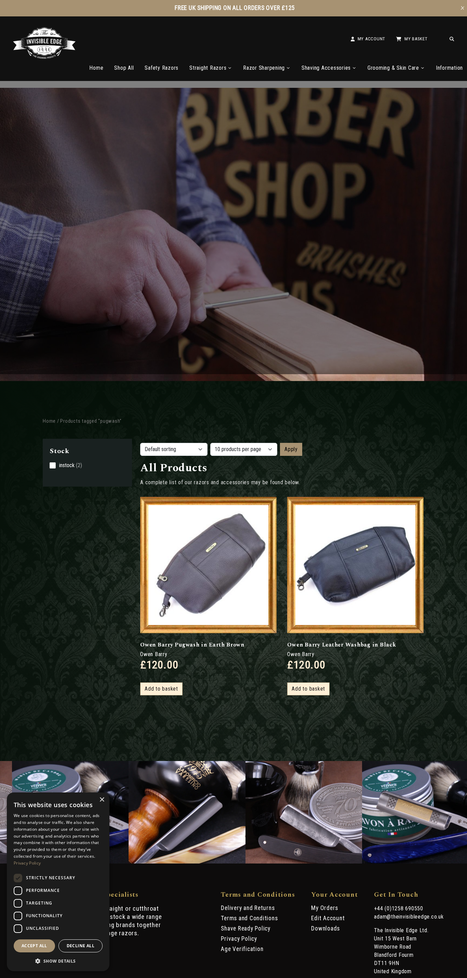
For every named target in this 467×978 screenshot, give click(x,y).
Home (96, 68)
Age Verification (242, 949)
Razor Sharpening (264, 68)
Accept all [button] (34, 946)
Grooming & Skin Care (393, 68)
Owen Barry (154, 654)
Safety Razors (161, 68)
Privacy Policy (239, 938)
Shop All (124, 68)
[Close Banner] (462, 8)
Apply (291, 449)
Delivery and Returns (248, 908)
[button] (58, 960)
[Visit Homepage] (44, 57)
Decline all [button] (80, 946)
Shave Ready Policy (245, 928)
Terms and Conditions (249, 918)
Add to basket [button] (161, 688)
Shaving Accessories (326, 68)
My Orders (324, 908)
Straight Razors (207, 68)
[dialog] (58, 881)
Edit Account (328, 918)
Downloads (325, 928)
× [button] (101, 799)
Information (449, 68)
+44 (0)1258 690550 (398, 908)
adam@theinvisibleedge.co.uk (408, 916)
